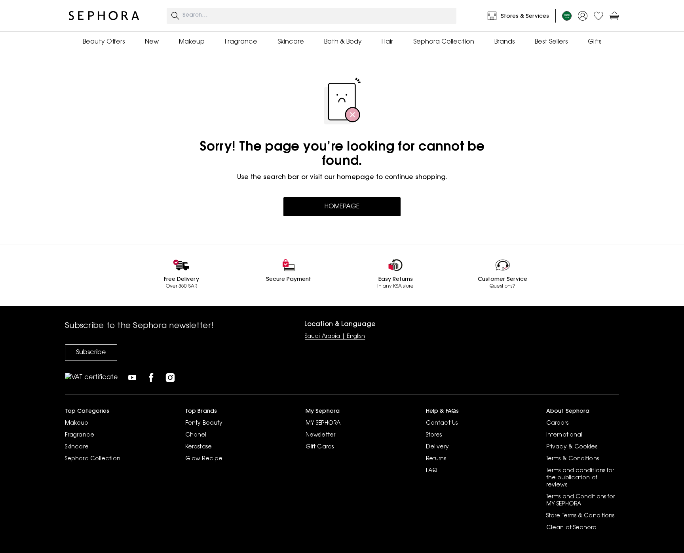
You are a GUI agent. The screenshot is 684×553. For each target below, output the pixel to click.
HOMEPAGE (342, 207)
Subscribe (91, 352)
